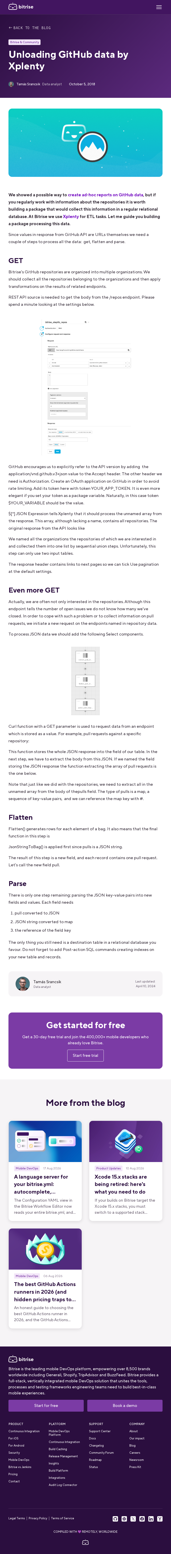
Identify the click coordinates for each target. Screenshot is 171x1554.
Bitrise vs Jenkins (19, 1467)
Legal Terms (16, 1518)
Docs (92, 1438)
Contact (14, 1481)
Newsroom (136, 1460)
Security (14, 1453)
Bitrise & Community (24, 42)
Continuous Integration (24, 1431)
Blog (132, 1445)
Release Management (63, 1456)
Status (93, 1467)
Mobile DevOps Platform (59, 1433)
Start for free (46, 1405)
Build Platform (58, 1470)
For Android (16, 1445)
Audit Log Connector (63, 1485)
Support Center (100, 1431)
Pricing (13, 1474)
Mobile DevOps (18, 1460)
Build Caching (58, 1449)
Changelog (96, 1445)
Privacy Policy (38, 1518)
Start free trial (85, 1055)
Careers (134, 1453)
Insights (54, 1463)
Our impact (137, 1438)
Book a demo (125, 1405)
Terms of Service (62, 1518)
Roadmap (95, 1460)
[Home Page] (20, 7)
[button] (159, 7)
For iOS (13, 1438)
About (133, 1431)
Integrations (57, 1478)
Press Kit (135, 1467)
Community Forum (101, 1453)
